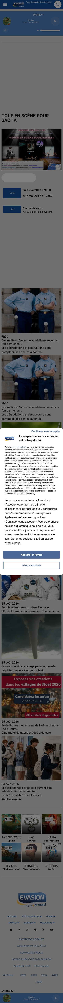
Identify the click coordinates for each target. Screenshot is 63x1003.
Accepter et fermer (31, 554)
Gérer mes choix (31, 565)
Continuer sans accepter (45, 431)
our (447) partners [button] (18, 447)
